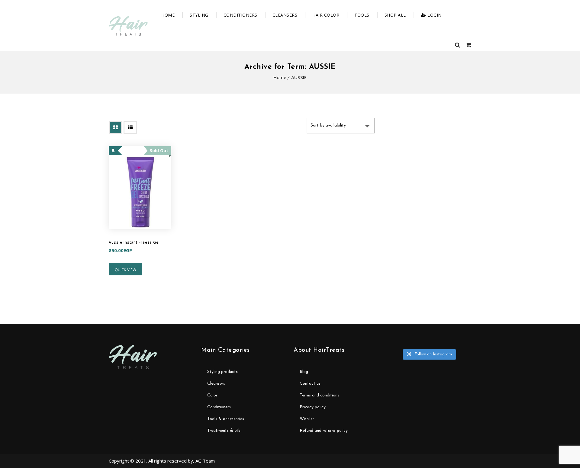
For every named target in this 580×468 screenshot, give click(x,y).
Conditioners (240, 15)
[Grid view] (115, 127)
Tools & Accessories (225, 419)
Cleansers (285, 15)
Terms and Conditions (319, 395)
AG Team (205, 461)
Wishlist (307, 419)
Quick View (125, 269)
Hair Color (325, 15)
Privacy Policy (313, 407)
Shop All (395, 15)
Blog (304, 372)
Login (434, 15)
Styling (199, 15)
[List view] (130, 127)
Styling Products (222, 372)
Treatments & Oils (223, 430)
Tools (361, 15)
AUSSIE (299, 77)
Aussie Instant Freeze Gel (134, 242)
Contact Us (310, 383)
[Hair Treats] (128, 26)
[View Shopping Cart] (468, 44)
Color (212, 395)
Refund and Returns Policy (324, 430)
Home (168, 15)
